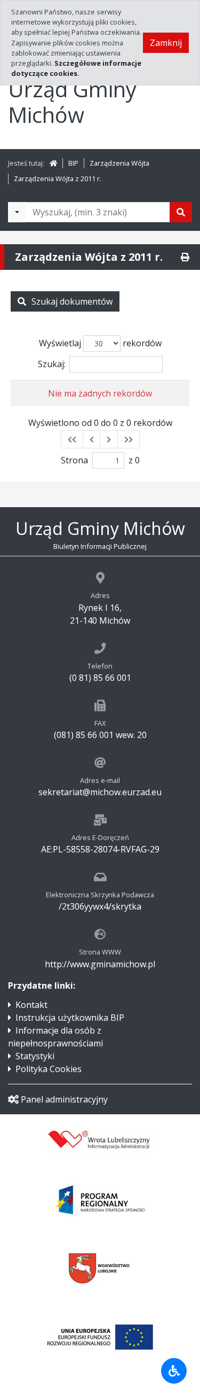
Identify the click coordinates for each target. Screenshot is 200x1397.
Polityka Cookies (48, 1069)
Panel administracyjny (64, 1099)
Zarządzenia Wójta (119, 163)
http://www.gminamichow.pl (100, 964)
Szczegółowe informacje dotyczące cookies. (76, 68)
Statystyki (34, 1056)
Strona (74, 460)
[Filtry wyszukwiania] (17, 212)
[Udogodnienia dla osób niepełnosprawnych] (174, 1371)
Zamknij (166, 43)
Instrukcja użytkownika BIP (69, 1017)
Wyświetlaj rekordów (100, 343)
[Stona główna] (53, 163)
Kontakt (31, 1005)
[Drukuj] (185, 257)
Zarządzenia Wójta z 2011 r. (57, 178)
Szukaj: (52, 364)
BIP (73, 163)
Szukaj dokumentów (72, 301)
